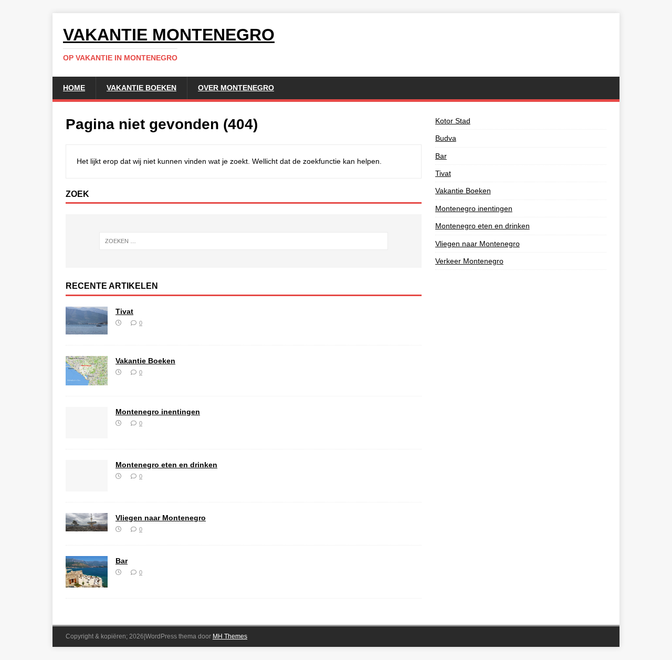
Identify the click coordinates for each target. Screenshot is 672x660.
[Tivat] (87, 328)
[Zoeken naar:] (243, 241)
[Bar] (87, 581)
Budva (445, 138)
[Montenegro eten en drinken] (87, 485)
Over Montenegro (236, 87)
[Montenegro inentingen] (87, 432)
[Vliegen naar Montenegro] (87, 525)
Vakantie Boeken (141, 87)
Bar (122, 561)
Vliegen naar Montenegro (161, 518)
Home (74, 87)
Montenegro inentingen (158, 411)
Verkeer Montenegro (469, 261)
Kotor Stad (452, 121)
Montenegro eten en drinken (166, 464)
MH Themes (230, 636)
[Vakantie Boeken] (87, 379)
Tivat (124, 311)
